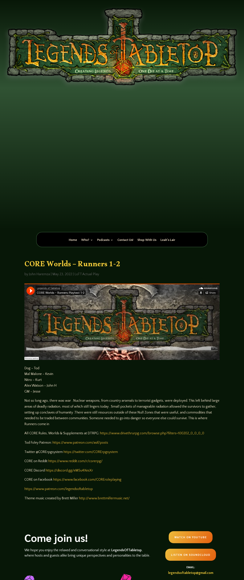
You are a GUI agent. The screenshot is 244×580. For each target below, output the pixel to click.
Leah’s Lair (168, 240)
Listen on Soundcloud (190, 554)
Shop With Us (146, 240)
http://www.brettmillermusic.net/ (104, 498)
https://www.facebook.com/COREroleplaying (87, 480)
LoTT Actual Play (87, 274)
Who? (85, 240)
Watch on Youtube (190, 537)
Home (73, 240)
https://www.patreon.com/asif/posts (80, 443)
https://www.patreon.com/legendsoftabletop (58, 489)
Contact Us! (125, 240)
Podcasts (103, 240)
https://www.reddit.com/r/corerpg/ (75, 461)
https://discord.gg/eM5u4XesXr (69, 470)
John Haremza (39, 274)
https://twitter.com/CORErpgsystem (90, 452)
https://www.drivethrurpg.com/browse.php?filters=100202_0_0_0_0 (152, 433)
